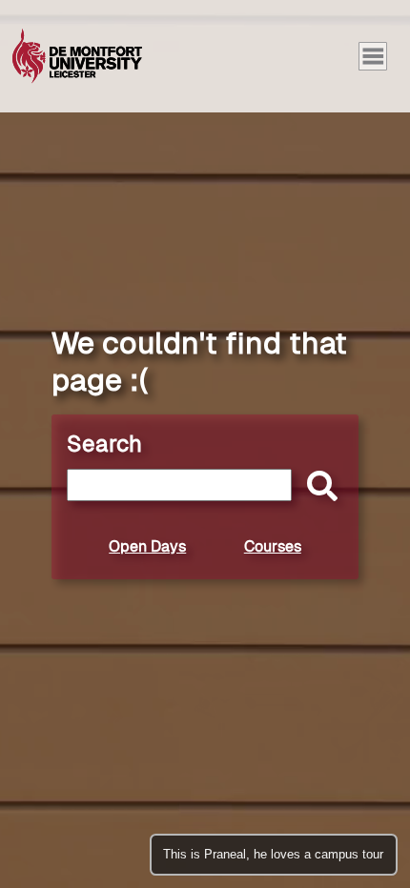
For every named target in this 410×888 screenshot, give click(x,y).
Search (104, 443)
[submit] (317, 487)
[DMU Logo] (77, 56)
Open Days (147, 546)
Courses (272, 546)
